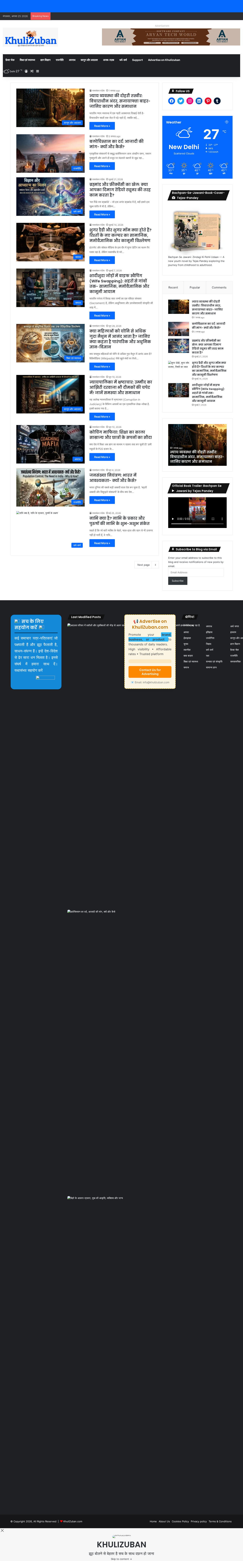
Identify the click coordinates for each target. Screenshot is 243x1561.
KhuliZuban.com (72, 1521)
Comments (219, 287)
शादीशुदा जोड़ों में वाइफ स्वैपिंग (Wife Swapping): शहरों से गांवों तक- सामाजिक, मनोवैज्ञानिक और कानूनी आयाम (119, 283)
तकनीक (187, 649)
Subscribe (178, 580)
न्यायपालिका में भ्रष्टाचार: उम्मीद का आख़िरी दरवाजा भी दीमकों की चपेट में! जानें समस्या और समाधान (120, 387)
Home (153, 1521)
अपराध (72, 59)
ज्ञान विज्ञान (45, 59)
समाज (186, 667)
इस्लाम (233, 632)
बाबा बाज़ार (188, 655)
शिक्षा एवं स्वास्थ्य (27, 59)
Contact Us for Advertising (150, 672)
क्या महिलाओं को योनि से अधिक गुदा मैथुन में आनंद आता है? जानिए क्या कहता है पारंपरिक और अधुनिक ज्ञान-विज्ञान (120, 339)
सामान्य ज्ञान (211, 667)
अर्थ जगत (234, 626)
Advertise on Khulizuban (164, 59)
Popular (195, 287)
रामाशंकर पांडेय (98, 90)
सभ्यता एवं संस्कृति (214, 661)
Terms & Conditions (220, 1521)
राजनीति (60, 59)
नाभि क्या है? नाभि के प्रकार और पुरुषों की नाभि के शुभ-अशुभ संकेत (119, 521)
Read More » (102, 125)
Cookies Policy (180, 1521)
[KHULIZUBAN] (30, 37)
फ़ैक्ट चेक (10, 59)
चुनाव (186, 643)
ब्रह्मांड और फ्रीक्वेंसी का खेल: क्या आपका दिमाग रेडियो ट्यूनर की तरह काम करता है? (120, 190)
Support (137, 59)
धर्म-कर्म (123, 59)
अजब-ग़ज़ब (108, 59)
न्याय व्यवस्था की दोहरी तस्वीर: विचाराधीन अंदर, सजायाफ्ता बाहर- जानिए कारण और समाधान (119, 101)
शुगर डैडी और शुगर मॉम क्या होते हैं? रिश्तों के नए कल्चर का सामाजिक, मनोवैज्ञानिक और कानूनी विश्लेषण (120, 235)
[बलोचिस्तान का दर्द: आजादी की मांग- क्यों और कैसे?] (178, 329)
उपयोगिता (210, 637)
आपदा (186, 632)
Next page (143, 564)
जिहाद (208, 643)
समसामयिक (235, 661)
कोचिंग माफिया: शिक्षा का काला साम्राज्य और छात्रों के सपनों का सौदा (120, 435)
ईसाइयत (187, 637)
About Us (164, 1521)
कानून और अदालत (89, 59)
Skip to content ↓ (121, 1558)
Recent (173, 287)
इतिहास (209, 632)
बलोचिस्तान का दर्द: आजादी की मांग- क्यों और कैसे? (116, 144)
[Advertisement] (67, 1497)
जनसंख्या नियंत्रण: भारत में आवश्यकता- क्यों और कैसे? (112, 478)
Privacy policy (199, 1521)
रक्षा (207, 655)
